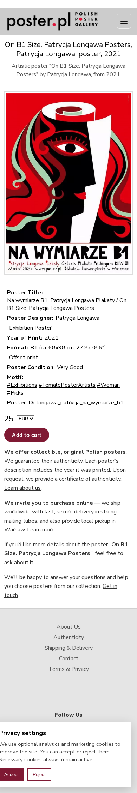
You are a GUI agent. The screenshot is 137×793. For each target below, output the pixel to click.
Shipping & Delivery (69, 648)
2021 (52, 338)
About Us (69, 627)
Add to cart (26, 435)
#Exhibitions (22, 385)
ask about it (18, 562)
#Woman (108, 385)
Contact (68, 658)
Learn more (41, 530)
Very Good (70, 367)
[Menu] (124, 21)
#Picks (15, 393)
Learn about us (22, 488)
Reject (39, 774)
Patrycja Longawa (77, 318)
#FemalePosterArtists (67, 385)
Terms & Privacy (68, 669)
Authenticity (68, 637)
